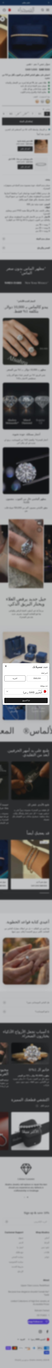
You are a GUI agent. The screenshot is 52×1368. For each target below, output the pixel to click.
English (37, 678)
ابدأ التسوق (26, 700)
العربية (15, 678)
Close (6, 666)
